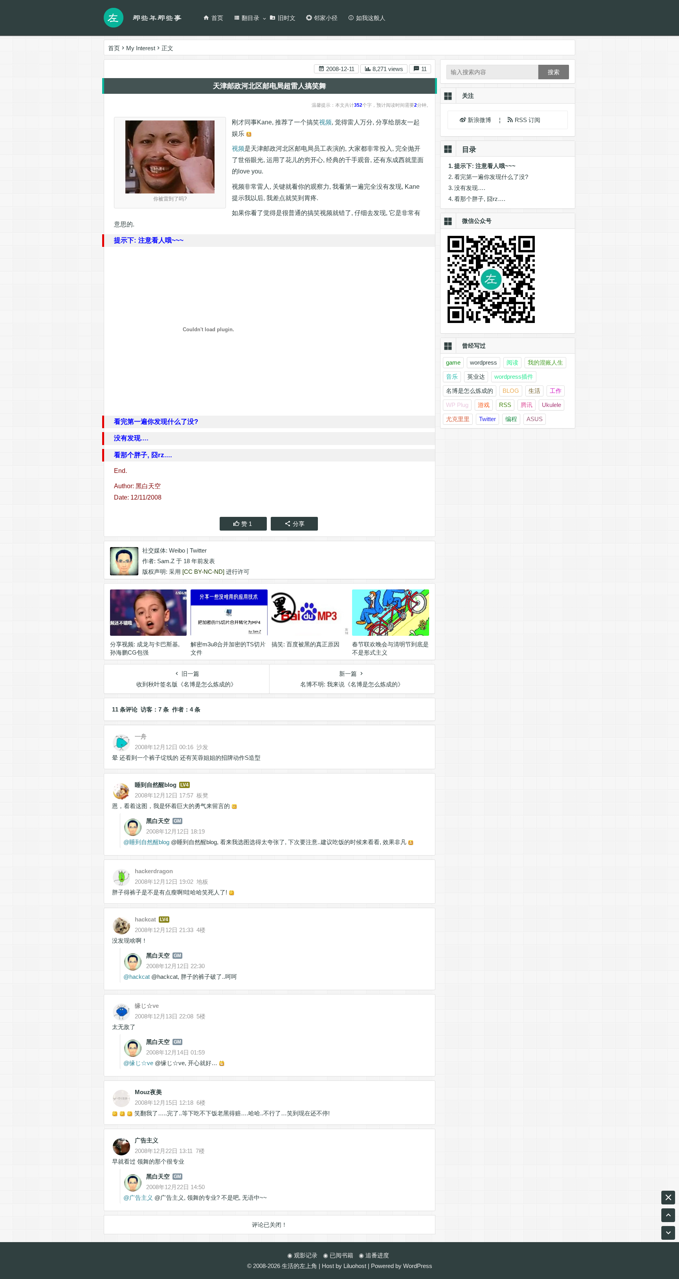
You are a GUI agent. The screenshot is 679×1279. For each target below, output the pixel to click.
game (453, 362)
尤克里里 (458, 419)
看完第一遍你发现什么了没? (491, 176)
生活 (534, 390)
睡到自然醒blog (155, 784)
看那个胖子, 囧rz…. (479, 198)
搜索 (554, 72)
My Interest (140, 48)
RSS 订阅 (526, 120)
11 (423, 69)
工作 (556, 390)
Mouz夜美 (148, 1092)
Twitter (198, 550)
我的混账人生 (545, 362)
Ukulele (551, 404)
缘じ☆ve (141, 1063)
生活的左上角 (299, 1266)
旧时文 (286, 18)
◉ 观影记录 (302, 1255)
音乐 (452, 376)
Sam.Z (165, 561)
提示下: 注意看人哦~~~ (485, 165)
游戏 (484, 404)
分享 (299, 523)
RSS (505, 404)
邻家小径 (326, 18)
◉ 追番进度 (374, 1255)
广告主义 (146, 1140)
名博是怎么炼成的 (469, 390)
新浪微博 (480, 120)
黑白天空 (158, 820)
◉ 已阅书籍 (338, 1255)
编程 (511, 419)
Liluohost (354, 1266)
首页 (217, 18)
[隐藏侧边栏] (668, 1197)
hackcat (139, 976)
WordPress (417, 1266)
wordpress (483, 362)
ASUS (535, 419)
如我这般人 (370, 18)
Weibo (177, 550)
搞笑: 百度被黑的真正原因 (306, 644)
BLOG (511, 390)
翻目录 (250, 18)
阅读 (512, 362)
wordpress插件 (513, 376)
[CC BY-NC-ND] (203, 571)
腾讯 (526, 404)
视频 (325, 122)
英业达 (476, 376)
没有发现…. (469, 187)
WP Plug (457, 404)
